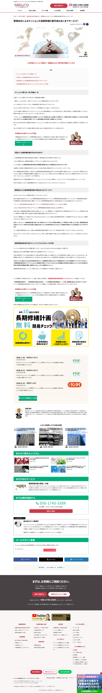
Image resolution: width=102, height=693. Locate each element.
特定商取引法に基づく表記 (62, 678)
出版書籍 (75, 655)
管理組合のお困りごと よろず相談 (25, 133)
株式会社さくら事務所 (31, 521)
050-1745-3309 (80, 4)
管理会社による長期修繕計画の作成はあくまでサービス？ (32, 80)
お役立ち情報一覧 (51, 567)
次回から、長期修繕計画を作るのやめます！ (28, 77)
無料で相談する (58, 5)
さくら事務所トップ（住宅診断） (80, 659)
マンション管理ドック (58, 630)
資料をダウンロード (50, 672)
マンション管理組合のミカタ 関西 (61, 642)
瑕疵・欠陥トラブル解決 (39, 637)
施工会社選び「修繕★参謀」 (21, 640)
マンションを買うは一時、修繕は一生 (26, 74)
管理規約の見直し (58, 632)
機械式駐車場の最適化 (39, 647)
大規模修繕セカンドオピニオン (22, 647)
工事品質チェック (19, 645)
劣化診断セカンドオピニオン (41, 635)
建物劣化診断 (37, 632)
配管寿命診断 (37, 645)
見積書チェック (18, 642)
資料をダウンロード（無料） (59, 594)
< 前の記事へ (41, 567)
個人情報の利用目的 (50, 678)
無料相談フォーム (56, 604)
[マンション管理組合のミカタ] (22, 5)
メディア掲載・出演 (77, 652)
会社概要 (82, 10)
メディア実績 (44, 10)
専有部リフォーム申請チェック (61, 635)
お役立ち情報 (69, 10)
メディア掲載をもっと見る (29, 398)
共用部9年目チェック (39, 630)
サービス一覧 (76, 627)
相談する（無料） (51, 511)
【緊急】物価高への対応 (20, 632)
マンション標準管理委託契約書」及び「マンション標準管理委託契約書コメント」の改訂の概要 (41, 204)
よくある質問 (57, 10)
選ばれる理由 (32, 10)
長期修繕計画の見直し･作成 (38, 483)
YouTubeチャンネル (77, 637)
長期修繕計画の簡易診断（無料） (22, 627)
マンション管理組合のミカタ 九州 (61, 645)
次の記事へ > (60, 567)
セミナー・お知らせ (77, 642)
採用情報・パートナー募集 (79, 657)
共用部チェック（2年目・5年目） (41, 627)
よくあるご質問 (76, 640)
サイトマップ (71, 678)
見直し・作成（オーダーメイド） (22, 630)
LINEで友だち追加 (65, 672)
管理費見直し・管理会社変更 (60, 627)
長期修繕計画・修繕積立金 (23, 55)
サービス (20, 10)
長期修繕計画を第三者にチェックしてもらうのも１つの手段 (32, 84)
